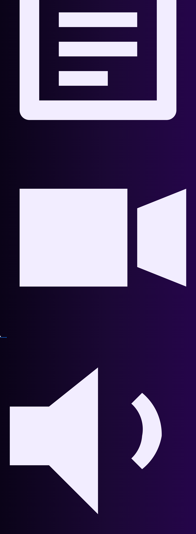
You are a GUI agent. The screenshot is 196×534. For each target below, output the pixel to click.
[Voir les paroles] (98, 139)
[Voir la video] (98, 335)
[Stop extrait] (0, 336)
